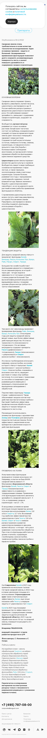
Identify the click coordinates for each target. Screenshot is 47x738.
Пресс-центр (6, 714)
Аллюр (5, 418)
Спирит (16, 262)
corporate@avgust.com (10, 708)
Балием (20, 658)
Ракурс (9, 262)
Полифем (15, 418)
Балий (23, 257)
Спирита (10, 513)
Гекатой (18, 651)
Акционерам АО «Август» (11, 724)
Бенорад (5, 259)
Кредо (31, 259)
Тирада (23, 262)
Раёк (4, 262)
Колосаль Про (22, 259)
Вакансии (27, 714)
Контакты (5, 716)
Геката (12, 259)
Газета (26, 716)
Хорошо (12, 21)
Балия (28, 511)
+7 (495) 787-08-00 (17, 705)
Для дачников (7, 719)
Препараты (23, 30)
